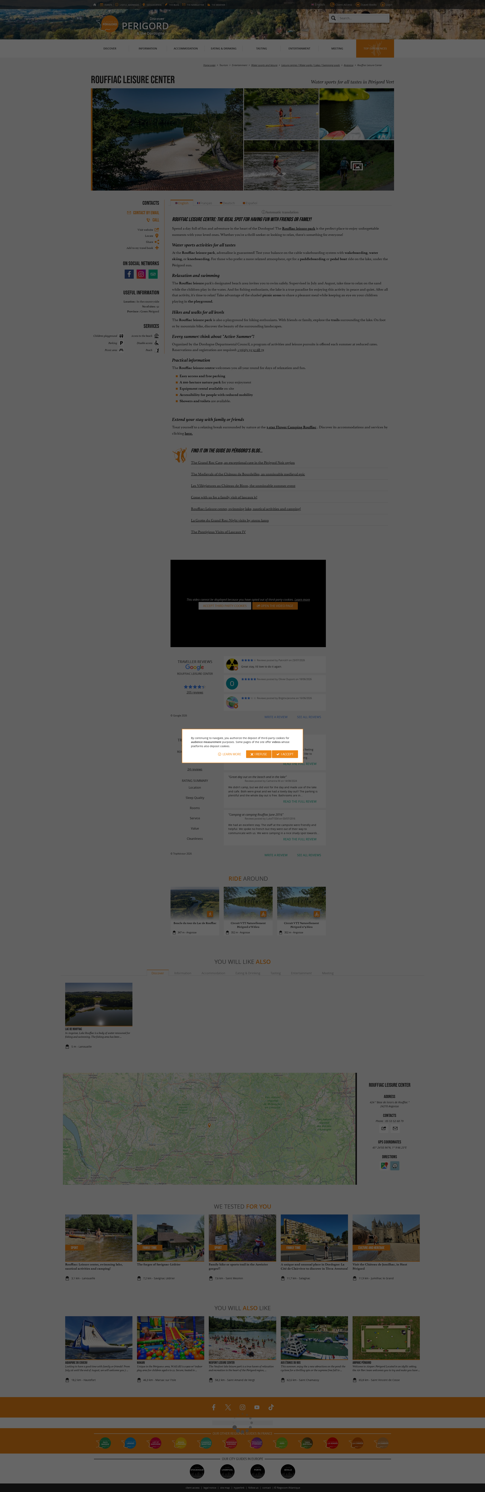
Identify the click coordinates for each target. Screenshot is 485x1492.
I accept (287, 754)
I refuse (261, 754)
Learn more (232, 754)
